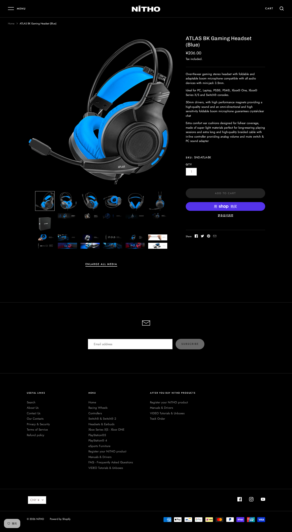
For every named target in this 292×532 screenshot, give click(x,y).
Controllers (95, 413)
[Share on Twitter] (202, 236)
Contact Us (33, 413)
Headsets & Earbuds (101, 424)
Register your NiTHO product (107, 451)
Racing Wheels (97, 408)
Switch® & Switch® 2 (102, 418)
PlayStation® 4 (97, 440)
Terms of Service (37, 429)
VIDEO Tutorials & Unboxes (105, 468)
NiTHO (40, 519)
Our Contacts (35, 418)
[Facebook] (239, 500)
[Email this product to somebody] (214, 236)
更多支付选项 (225, 215)
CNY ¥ (34, 500)
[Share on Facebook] (196, 236)
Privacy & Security (38, 424)
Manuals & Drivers (99, 457)
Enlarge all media (101, 264)
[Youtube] (263, 500)
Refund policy (35, 435)
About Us (33, 408)
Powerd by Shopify (60, 519)
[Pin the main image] (208, 236)
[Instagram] (251, 500)
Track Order (157, 418)
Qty (189, 164)
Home (11, 23)
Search (31, 402)
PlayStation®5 (97, 435)
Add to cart (225, 193)
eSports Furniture (99, 446)
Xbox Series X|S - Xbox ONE (106, 429)
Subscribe (190, 344)
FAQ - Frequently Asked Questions (110, 462)
